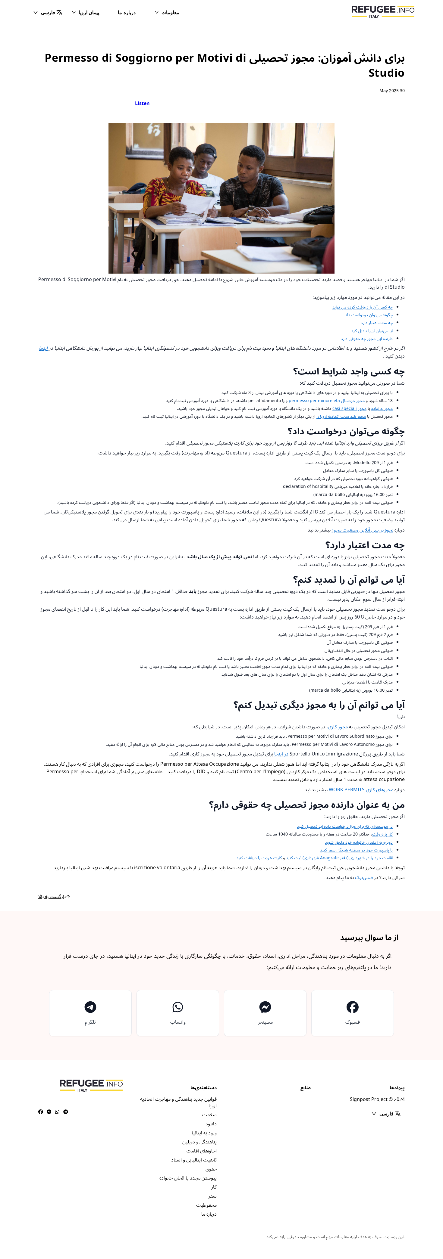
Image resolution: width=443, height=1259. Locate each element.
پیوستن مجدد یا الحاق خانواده (188, 1178)
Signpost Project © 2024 (377, 1099)
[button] (47, 12)
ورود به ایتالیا (204, 1133)
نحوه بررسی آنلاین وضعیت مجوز (362, 530)
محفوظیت (206, 1205)
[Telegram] (65, 1112)
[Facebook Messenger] (49, 1112)
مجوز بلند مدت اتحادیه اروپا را (341, 416)
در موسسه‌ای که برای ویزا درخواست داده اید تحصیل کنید (345, 826)
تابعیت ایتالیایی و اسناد (194, 1160)
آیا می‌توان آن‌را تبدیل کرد (372, 331)
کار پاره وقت (382, 834)
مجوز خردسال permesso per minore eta (327, 400)
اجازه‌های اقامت (202, 1151)
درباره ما (126, 12)
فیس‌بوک (364, 878)
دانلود (211, 1124)
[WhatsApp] (57, 1112)
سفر (213, 1196)
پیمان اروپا (89, 12)
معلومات (170, 12)
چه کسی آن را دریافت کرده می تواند (362, 307)
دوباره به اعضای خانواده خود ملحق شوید (359, 842)
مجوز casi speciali (349, 408)
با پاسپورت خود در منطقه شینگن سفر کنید (356, 850)
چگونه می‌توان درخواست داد (369, 315)
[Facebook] (40, 1112)
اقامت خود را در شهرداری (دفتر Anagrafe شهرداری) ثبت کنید (339, 858)
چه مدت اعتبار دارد (377, 322)
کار (214, 1187)
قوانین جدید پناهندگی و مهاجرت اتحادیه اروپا (178, 1102)
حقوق (211, 1169)
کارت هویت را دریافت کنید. (258, 858)
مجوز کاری (338, 727)
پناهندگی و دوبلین (199, 1142)
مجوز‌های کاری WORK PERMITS (361, 790)
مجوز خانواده (382, 408)
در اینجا (281, 754)
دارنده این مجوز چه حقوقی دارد (367, 338)
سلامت (209, 1115)
